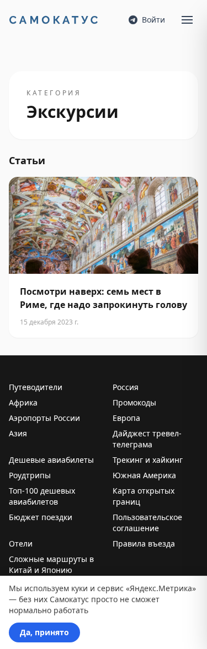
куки (79, 588)
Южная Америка (144, 475)
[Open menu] (187, 20)
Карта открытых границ (143, 496)
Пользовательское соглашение (147, 522)
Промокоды (134, 402)
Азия (18, 433)
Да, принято (44, 632)
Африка (23, 402)
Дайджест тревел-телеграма (147, 439)
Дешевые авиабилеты (51, 460)
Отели (21, 543)
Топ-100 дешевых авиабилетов (42, 496)
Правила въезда (144, 543)
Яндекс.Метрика (161, 588)
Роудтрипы (30, 475)
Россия (126, 387)
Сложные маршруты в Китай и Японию (51, 564)
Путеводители (35, 387)
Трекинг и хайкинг (148, 460)
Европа (126, 418)
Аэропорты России (44, 418)
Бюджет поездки (40, 517)
